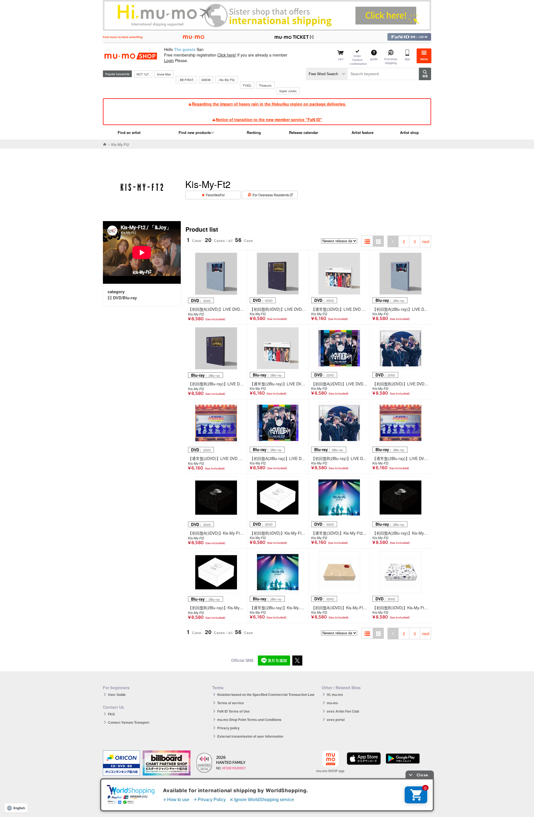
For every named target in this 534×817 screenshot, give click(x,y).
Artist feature (363, 132)
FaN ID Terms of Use (233, 711)
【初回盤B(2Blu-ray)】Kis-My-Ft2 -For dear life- (216, 607)
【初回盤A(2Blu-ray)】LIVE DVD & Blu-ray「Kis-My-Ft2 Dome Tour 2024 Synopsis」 (278, 458)
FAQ (111, 713)
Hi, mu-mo (335, 694)
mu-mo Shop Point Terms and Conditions (249, 719)
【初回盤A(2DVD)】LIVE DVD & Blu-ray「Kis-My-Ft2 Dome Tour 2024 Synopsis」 (339, 383)
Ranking (254, 132)
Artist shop (409, 132)
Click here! (226, 55)
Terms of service (230, 702)
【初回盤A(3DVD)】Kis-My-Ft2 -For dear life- (216, 532)
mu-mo (332, 702)
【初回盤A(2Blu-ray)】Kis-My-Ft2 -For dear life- (400, 532)
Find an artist (129, 132)
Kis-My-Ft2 (196, 314)
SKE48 (206, 79)
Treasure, (265, 85)
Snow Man (164, 74)
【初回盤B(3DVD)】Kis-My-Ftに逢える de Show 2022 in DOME (400, 607)
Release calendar (303, 132)
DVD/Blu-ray (125, 298)
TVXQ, (247, 85)
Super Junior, (288, 91)
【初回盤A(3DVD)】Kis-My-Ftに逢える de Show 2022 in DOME (339, 607)
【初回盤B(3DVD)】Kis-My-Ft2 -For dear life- (278, 532)
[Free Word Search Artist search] (327, 74)
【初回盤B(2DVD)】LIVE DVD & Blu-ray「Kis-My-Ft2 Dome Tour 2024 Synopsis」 (400, 383)
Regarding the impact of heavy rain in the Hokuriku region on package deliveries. (269, 104)
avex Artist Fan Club (343, 711)
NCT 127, (143, 74)
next (425, 241)
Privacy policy (228, 727)
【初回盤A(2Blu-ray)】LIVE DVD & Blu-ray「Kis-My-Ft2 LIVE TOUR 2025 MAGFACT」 (400, 309)
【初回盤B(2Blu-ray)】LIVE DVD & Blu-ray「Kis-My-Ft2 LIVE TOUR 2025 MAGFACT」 (216, 383)
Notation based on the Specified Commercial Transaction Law (265, 694)
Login (169, 60)
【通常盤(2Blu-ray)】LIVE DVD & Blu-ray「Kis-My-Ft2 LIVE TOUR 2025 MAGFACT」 (278, 383)
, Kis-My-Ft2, (226, 79)
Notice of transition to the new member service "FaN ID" (269, 119)
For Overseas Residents (271, 194)
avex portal (336, 719)
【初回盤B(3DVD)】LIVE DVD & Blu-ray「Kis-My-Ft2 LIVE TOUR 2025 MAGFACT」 (278, 309)
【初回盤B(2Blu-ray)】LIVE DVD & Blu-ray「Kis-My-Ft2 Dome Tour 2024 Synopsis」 (339, 458)
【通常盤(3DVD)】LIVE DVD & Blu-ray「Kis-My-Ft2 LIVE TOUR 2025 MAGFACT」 (339, 309)
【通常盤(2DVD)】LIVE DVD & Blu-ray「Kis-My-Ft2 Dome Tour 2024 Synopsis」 (216, 458)
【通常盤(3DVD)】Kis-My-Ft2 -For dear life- (339, 532)
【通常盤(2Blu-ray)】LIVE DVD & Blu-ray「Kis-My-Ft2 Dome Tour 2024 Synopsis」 (400, 458)
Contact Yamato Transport (128, 722)
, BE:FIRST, (186, 79)
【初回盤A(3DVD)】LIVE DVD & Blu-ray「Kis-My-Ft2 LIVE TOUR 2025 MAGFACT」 (216, 309)
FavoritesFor (215, 194)
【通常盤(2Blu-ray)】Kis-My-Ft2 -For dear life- (278, 607)
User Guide (117, 694)
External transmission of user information (250, 736)
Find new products (195, 132)
